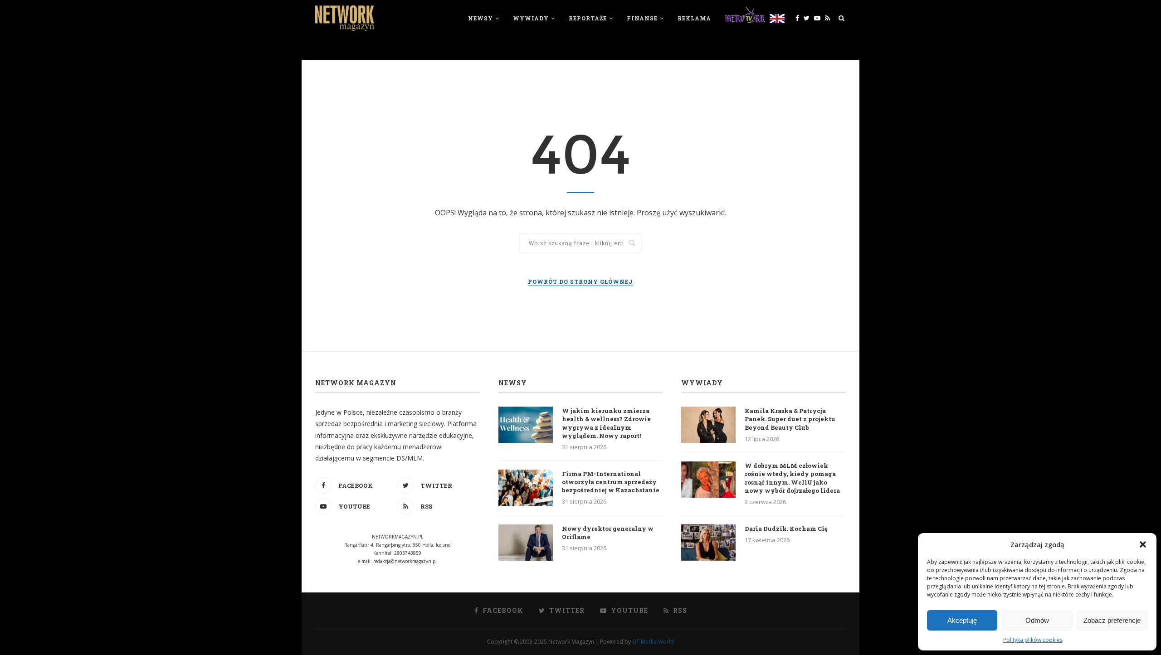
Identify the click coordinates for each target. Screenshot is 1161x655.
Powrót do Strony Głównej (580, 281)
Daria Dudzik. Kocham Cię (786, 528)
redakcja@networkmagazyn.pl (405, 561)
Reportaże (588, 18)
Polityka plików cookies (1033, 640)
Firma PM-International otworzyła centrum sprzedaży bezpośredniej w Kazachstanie (610, 482)
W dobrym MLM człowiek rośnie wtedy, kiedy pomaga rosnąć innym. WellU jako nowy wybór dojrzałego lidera (792, 478)
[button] (1142, 544)
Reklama (694, 18)
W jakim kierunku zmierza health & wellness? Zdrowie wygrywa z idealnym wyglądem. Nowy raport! (606, 423)
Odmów (1037, 620)
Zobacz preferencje (1112, 620)
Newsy (480, 18)
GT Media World (653, 641)
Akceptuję (962, 620)
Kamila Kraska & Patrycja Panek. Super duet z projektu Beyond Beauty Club (790, 419)
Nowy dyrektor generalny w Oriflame (608, 532)
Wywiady (531, 18)
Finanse (642, 18)
